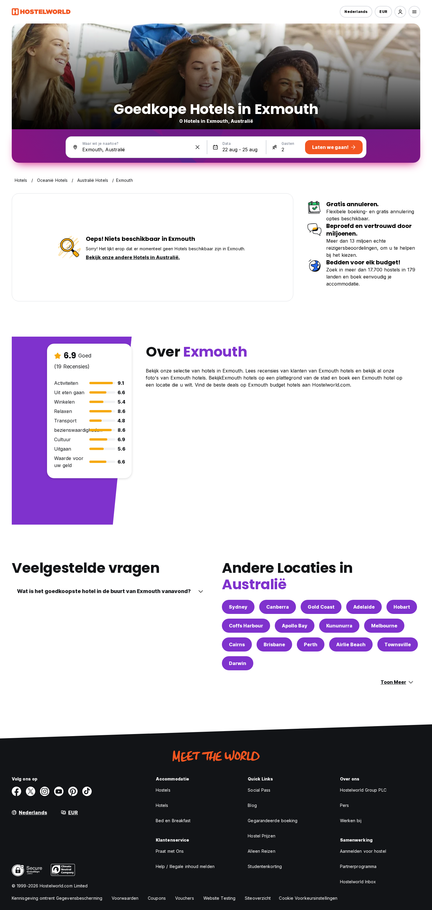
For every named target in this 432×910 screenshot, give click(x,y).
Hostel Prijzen (261, 835)
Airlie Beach (351, 644)
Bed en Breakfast (173, 820)
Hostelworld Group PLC (363, 790)
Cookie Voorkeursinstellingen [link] (308, 898)
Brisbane (274, 644)
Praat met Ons (170, 851)
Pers (344, 805)
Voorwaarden (125, 898)
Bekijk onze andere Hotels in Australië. (133, 257)
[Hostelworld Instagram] (44, 791)
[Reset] (197, 147)
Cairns (237, 644)
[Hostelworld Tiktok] (87, 791)
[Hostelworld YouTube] (58, 791)
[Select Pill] (400, 12)
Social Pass (259, 790)
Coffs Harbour (246, 626)
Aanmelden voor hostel (363, 851)
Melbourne (384, 626)
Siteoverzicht (258, 898)
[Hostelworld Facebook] (16, 791)
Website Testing (219, 898)
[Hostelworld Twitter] (30, 791)
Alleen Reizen (261, 851)
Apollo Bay (294, 626)
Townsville (397, 644)
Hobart (402, 607)
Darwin (237, 663)
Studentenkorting (265, 866)
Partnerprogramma (358, 866)
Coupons (157, 898)
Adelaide (364, 607)
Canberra (277, 607)
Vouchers (184, 898)
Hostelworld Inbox (358, 881)
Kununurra (339, 626)
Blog (252, 805)
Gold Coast (321, 607)
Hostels (163, 790)
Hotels (162, 805)
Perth (310, 644)
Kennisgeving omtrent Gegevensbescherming (57, 898)
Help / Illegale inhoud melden (185, 866)
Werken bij (350, 820)
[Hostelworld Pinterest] (73, 791)
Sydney (238, 607)
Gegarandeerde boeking (272, 820)
